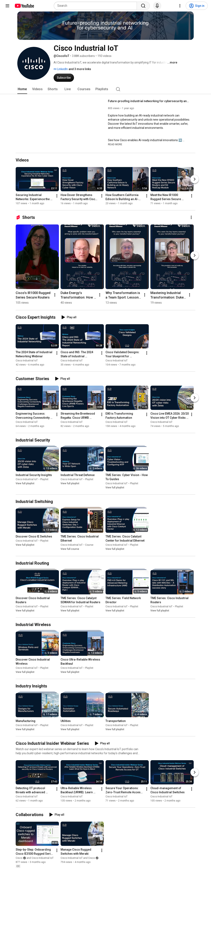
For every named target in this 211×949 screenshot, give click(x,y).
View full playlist (25, 483)
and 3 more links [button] (80, 69)
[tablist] (105, 89)
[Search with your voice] (157, 6)
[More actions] (57, 196)
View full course (70, 549)
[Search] (143, 6)
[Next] (194, 179)
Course (89, 545)
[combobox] (96, 5)
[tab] (22, 89)
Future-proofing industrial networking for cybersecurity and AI (149, 101)
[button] (115, 144)
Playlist (44, 479)
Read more (115, 144)
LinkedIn (62, 69)
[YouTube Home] (24, 6)
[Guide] (7, 5)
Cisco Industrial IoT (27, 360)
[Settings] (179, 5)
